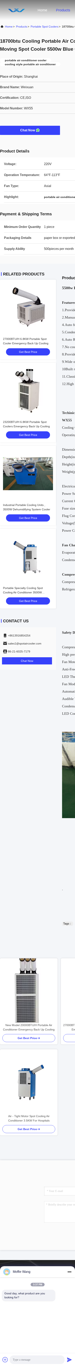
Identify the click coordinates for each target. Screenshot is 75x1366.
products (21, 26)
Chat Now (27, 130)
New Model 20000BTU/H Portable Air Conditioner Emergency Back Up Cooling (29, 1027)
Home (42, 10)
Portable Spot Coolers (44, 26)
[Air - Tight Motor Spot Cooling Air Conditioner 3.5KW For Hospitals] (29, 1081)
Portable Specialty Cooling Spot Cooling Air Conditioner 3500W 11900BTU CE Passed (23, 592)
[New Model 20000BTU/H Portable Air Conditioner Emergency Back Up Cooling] (29, 990)
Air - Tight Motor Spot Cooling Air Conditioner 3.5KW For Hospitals (29, 1118)
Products (63, 10)
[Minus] (69, 1271)
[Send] (69, 1359)
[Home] (16, 10)
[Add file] (5, 1359)
